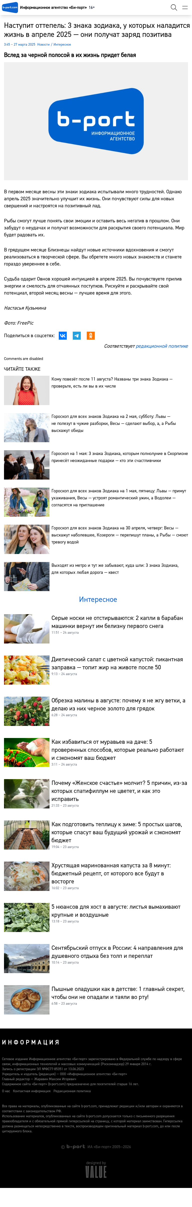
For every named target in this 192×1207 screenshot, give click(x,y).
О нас (6, 1091)
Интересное (62, 44)
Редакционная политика (72, 1091)
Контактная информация (31, 1091)
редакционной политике (162, 346)
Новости (43, 44)
